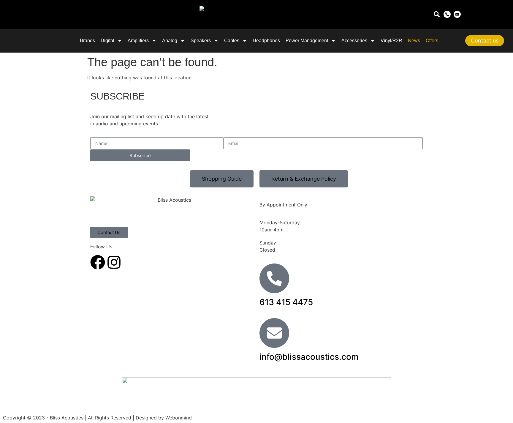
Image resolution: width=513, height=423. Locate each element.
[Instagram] (114, 262)
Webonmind (178, 418)
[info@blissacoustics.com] (274, 333)
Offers (432, 40)
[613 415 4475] (274, 278)
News (414, 40)
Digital (107, 40)
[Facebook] (97, 262)
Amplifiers (138, 40)
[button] (436, 14)
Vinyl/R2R (391, 40)
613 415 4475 (286, 302)
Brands (87, 40)
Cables (231, 40)
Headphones (266, 40)
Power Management (307, 40)
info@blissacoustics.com (309, 357)
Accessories (354, 40)
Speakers (201, 40)
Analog (169, 40)
